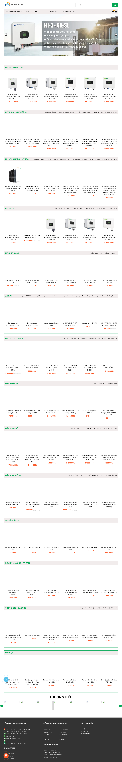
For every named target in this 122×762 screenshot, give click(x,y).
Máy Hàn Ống (73, 475)
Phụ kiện (9, 653)
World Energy (76, 159)
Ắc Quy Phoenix (112, 296)
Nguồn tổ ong (12, 253)
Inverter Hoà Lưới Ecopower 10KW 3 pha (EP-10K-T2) (109, 97)
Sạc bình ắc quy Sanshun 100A (70, 548)
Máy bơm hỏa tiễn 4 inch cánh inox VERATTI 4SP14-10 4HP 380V (90, 458)
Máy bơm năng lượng (110, 428)
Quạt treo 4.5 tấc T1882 (32, 635)
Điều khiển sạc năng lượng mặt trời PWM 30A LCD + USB (109, 413)
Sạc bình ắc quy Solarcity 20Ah (51, 548)
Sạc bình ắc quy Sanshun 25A (109, 548)
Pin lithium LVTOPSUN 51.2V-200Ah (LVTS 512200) (70, 368)
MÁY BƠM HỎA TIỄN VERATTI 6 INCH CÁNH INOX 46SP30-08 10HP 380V (13, 459)
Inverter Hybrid (100, 208)
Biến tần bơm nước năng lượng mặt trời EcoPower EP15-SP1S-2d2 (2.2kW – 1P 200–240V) (51, 142)
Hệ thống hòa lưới (97, 112)
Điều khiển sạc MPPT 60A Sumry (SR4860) (51, 412)
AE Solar (55, 159)
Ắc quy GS (36, 296)
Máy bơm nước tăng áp (94, 428)
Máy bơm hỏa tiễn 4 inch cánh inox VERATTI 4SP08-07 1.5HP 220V (109, 458)
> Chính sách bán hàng (50, 750)
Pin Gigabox (102, 338)
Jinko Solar (36, 159)
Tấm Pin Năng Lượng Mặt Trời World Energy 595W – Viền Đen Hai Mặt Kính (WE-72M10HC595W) (90, 189)
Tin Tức (44, 11)
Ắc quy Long (76, 296)
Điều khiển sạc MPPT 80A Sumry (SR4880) (13, 412)
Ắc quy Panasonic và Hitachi (51, 296)
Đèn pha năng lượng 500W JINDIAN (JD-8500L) (32, 592)
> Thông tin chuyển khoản (51, 757)
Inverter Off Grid (77, 208)
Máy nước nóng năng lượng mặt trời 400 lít (13, 503)
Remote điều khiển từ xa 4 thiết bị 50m (89, 681)
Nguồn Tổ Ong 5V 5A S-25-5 (13, 281)
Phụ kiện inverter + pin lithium (61, 208)
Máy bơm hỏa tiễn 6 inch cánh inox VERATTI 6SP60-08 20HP (51, 458)
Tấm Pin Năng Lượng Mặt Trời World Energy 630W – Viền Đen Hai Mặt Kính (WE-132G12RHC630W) (71, 189)
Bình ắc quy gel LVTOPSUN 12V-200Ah (13, 324)
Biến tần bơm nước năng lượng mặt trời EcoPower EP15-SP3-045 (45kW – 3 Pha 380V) (70, 142)
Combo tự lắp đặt (50, 112)
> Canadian (63, 734)
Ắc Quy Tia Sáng (100, 296)
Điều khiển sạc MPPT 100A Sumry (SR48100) (70, 412)
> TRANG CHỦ (85, 731)
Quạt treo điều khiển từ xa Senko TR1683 (109, 636)
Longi (91, 159)
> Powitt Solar (63, 737)
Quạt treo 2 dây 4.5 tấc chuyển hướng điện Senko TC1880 (51, 637)
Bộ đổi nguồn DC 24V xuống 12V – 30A (89, 281)
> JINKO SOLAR (47, 732)
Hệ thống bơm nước (111, 112)
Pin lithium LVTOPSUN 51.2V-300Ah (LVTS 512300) (89, 368)
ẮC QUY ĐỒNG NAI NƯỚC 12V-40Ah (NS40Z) (70, 324)
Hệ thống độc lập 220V (83, 112)
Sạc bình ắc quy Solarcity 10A (32, 548)
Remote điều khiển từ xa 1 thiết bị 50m (51, 681)
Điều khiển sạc (12, 383)
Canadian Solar (65, 159)
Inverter (9, 208)
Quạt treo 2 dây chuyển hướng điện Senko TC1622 (71, 636)
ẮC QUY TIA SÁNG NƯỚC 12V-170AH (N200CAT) (109, 324)
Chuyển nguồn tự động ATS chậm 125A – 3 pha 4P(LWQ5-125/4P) (32, 188)
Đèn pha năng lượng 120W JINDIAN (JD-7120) (109, 591)
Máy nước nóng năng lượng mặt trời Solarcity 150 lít (51, 505)
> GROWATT (46, 734)
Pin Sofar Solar (112, 338)
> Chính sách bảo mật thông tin (53, 754)
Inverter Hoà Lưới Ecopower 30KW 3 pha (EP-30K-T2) (32, 97)
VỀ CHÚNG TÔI (54, 11)
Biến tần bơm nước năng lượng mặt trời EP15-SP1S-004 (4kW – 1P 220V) (32, 141)
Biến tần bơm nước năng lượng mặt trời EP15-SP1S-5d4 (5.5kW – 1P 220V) (13, 141)
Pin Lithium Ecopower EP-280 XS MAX (109, 367)
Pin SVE (66, 338)
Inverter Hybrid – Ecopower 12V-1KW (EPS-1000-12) (13, 238)
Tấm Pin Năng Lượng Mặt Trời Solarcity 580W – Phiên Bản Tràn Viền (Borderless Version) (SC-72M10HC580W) (109, 190)
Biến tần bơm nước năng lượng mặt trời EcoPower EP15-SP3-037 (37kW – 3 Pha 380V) (90, 142)
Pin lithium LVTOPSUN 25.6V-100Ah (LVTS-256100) (51, 368)
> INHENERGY (63, 730)
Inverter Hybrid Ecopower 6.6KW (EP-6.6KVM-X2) (32, 236)
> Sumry (62, 739)
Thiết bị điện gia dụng (15, 608)
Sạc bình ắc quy (13, 520)
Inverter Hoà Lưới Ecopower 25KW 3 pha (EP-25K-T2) (51, 97)
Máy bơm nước (12, 428)
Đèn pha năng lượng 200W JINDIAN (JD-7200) (90, 591)
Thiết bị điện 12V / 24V (110, 608)
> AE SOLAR (46, 730)
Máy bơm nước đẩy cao (78, 428)
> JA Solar (62, 732)
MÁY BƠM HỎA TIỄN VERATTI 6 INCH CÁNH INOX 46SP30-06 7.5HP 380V (32, 459)
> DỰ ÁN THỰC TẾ (86, 733)
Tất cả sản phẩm (14, 11)
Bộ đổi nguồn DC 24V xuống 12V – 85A (32, 281)
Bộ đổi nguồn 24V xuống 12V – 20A (109, 281)
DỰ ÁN (37, 11)
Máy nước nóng (13, 475)
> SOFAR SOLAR (48, 737)
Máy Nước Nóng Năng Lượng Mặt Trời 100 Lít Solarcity (109, 505)
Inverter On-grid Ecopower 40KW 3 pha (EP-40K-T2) (13, 97)
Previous (6, 34)
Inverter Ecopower (14, 67)
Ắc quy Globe (66, 296)
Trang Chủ (29, 11)
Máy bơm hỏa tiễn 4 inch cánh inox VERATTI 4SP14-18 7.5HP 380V (71, 458)
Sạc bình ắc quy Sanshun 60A (51, 324)
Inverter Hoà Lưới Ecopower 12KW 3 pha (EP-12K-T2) (90, 97)
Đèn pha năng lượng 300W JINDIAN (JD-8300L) (70, 592)
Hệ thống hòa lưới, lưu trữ (66, 112)
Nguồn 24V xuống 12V (110, 253)
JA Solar (85, 159)
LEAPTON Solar (46, 159)
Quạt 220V (83, 608)
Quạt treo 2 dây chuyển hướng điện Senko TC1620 (90, 636)
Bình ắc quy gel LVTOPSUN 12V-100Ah (32, 324)
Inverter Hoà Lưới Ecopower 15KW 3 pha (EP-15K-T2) (71, 97)
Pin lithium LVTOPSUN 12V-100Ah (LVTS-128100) (32, 367)
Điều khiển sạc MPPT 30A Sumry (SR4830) (32, 412)
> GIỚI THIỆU (85, 729)
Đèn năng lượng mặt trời (17, 563)
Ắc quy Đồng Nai (87, 296)
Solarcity (97, 159)
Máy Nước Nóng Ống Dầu (109, 475)
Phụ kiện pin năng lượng (109, 159)
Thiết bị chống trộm (95, 608)
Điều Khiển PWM (112, 383)
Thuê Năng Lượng (68, 11)
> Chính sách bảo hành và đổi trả (53, 752)
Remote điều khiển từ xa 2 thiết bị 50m (70, 681)
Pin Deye (73, 338)
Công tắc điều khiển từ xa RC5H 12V (109, 681)
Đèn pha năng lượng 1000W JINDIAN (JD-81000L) (13, 592)
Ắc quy (8, 296)
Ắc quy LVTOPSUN (26, 296)
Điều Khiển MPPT (99, 383)
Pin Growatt (92, 338)
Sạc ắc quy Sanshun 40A (90, 547)
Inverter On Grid (89, 208)
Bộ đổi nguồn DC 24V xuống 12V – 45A (70, 281)
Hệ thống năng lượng (15, 112)
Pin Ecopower (82, 338)
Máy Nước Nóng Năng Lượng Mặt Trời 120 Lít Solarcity (90, 505)
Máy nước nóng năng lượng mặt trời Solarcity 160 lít (32, 505)
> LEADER (46, 739)
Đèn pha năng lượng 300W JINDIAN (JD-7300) (51, 591)
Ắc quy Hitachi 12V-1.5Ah (89, 323)
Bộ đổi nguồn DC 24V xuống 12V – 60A (51, 281)
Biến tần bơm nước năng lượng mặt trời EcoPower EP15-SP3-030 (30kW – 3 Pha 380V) (109, 142)
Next (115, 34)
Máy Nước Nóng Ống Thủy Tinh (89, 475)
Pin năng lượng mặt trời (17, 159)
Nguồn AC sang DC (95, 253)
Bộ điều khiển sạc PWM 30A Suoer (90, 412)
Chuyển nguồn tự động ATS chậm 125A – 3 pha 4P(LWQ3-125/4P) (51, 188)
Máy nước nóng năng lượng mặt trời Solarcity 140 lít (70, 505)
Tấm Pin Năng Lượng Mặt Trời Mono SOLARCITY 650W (13, 188)
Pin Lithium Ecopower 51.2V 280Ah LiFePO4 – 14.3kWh (13, 368)
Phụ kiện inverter (112, 208)
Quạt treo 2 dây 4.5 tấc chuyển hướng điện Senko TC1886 (13, 637)
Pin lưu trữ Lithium (14, 338)
